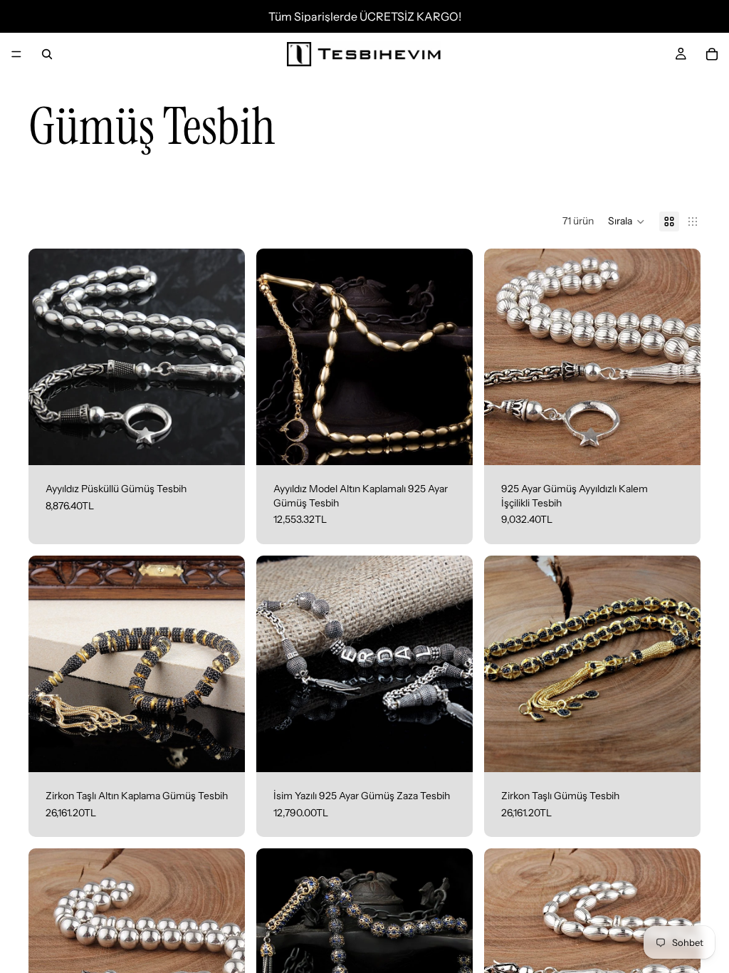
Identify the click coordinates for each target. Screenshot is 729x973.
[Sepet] (712, 54)
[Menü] (16, 54)
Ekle (235, 443)
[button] (626, 221)
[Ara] (47, 54)
